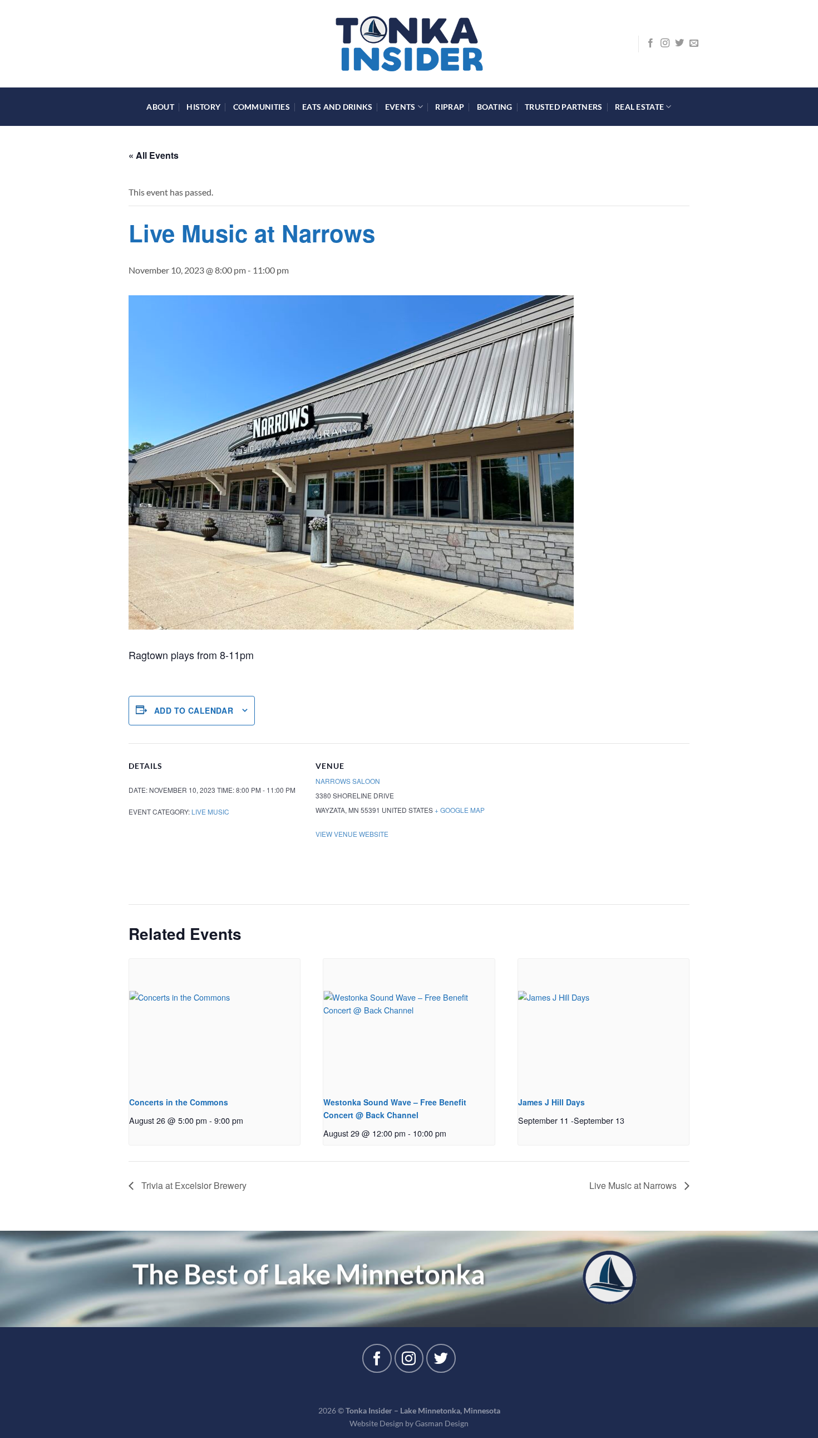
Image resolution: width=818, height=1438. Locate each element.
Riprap (449, 106)
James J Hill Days (551, 1102)
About (160, 106)
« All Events (154, 155)
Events (400, 106)
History (203, 106)
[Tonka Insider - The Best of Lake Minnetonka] (409, 44)
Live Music (210, 811)
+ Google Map (460, 810)
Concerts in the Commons (178, 1102)
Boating (495, 106)
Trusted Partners (564, 106)
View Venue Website (352, 834)
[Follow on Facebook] (650, 43)
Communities (261, 106)
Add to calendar (193, 710)
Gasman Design (442, 1423)
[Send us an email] (693, 43)
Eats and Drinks (337, 106)
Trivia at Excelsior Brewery (193, 1185)
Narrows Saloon (348, 781)
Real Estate (639, 106)
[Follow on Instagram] (665, 43)
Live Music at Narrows (634, 1185)
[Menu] (123, 43)
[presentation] (214, 1023)
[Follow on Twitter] (679, 43)
